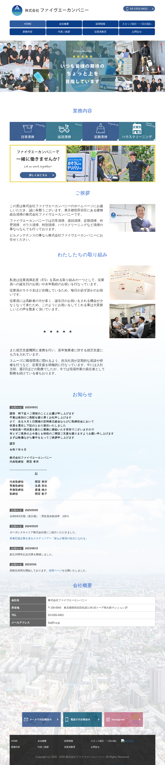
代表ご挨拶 (64, 31)
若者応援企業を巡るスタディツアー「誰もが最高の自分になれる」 (49, 538)
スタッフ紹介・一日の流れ (136, 23)
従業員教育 (100, 31)
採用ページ (55, 570)
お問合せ (137, 31)
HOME (27, 23)
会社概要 (64, 23)
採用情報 (100, 23)
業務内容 (27, 31)
